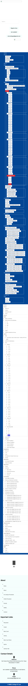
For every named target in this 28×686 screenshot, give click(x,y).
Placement (6, 213)
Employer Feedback (12, 191)
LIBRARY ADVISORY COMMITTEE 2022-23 (16, 253)
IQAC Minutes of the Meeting (11, 68)
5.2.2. (10, 148)
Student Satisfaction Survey (11, 80)
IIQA (7, 84)
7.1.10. (10, 173)
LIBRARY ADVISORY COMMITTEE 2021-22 (16, 255)
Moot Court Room (9, 276)
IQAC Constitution (9, 66)
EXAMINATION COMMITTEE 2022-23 (15, 246)
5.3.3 (10, 154)
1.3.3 (10, 98)
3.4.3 (10, 130)
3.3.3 (10, 127)
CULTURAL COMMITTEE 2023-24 (14, 269)
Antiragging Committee (10, 241)
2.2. (10, 182)
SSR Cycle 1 (8, 186)
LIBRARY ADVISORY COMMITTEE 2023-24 (16, 251)
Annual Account (9, 59)
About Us (8, 56)
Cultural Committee (10, 264)
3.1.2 (10, 117)
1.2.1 (10, 94)
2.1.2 (10, 106)
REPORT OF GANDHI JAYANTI (12, 291)
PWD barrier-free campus (11, 281)
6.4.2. (10, 163)
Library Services (9, 288)
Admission (6, 208)
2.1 (9, 180)
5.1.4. (10, 144)
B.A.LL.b (7, 301)
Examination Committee (10, 243)
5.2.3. (10, 149)
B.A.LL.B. (8, 199)
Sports (7, 277)
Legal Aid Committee (10, 257)
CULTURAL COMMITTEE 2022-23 (14, 267)
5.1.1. (10, 141)
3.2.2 (10, 122)
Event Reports (7, 283)
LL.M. (7, 203)
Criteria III (9, 113)
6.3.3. (10, 161)
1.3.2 (10, 96)
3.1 (9, 184)
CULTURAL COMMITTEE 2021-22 (14, 265)
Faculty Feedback (11, 192)
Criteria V (9, 139)
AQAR (7, 78)
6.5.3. (10, 165)
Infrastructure (7, 272)
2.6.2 (10, 111)
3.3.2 (10, 125)
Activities (8, 217)
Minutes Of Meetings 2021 (13, 232)
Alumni (5, 63)
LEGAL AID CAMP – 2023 (11, 289)
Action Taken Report (12, 196)
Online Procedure (9, 211)
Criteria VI (9, 156)
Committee (6, 226)
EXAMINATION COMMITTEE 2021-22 (15, 248)
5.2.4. (10, 151)
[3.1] (14, 562)
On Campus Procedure (10, 210)
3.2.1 (10, 120)
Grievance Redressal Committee (12, 229)
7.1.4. (10, 170)
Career (7, 215)
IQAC (5, 65)
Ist (8, 70)
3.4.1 (10, 128)
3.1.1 (10, 115)
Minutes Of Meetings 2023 (13, 236)
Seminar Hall (8, 279)
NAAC (5, 82)
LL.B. (7, 201)
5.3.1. (10, 153)
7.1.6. (10, 172)
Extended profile (11, 175)
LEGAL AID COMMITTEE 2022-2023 (14, 260)
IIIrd (8, 73)
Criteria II (9, 103)
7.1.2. (10, 168)
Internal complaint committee (12, 238)
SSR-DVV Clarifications (10, 89)
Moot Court (10, 219)
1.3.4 (10, 99)
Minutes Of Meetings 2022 (13, 234)
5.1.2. (10, 142)
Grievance (10, 222)
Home (5, 53)
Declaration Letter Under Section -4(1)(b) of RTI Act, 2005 (16, 338)
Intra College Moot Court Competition (13, 286)
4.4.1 (10, 137)
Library (7, 274)
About (5, 54)
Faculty (7, 206)
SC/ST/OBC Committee (10, 227)
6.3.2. (10, 160)
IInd (8, 71)
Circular (9, 224)
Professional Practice (12, 220)
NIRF (5, 296)
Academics (6, 198)
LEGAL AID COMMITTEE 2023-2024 (14, 258)
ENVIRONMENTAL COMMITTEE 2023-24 (14, 271)
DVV (7, 91)
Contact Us (6, 295)
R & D (7, 61)
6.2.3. (10, 158)
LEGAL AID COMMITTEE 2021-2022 (14, 262)
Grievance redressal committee (14, 231)
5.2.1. (10, 146)
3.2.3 (10, 123)
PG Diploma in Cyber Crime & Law (12, 205)
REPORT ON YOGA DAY (10, 284)
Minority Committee (10, 239)
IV (8, 75)
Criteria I (9, 92)
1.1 (9, 177)
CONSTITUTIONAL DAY (10, 293)
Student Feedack (11, 194)
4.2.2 (10, 135)
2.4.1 (10, 108)
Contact (5, 612)
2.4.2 (10, 110)
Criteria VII (10, 166)
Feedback (8, 187)
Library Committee (9, 250)
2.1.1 (10, 105)
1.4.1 (10, 101)
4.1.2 (10, 134)
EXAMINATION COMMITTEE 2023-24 (15, 244)
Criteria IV (9, 132)
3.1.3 (10, 118)
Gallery (7, 58)
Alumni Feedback (11, 189)
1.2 (9, 179)
